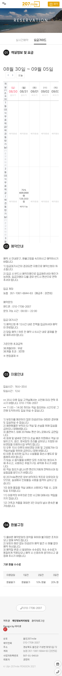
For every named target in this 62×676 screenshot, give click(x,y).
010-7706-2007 (32, 608)
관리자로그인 (38, 620)
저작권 (6, 620)
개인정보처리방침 (20, 620)
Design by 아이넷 (12, 626)
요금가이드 (40, 40)
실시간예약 (22, 40)
